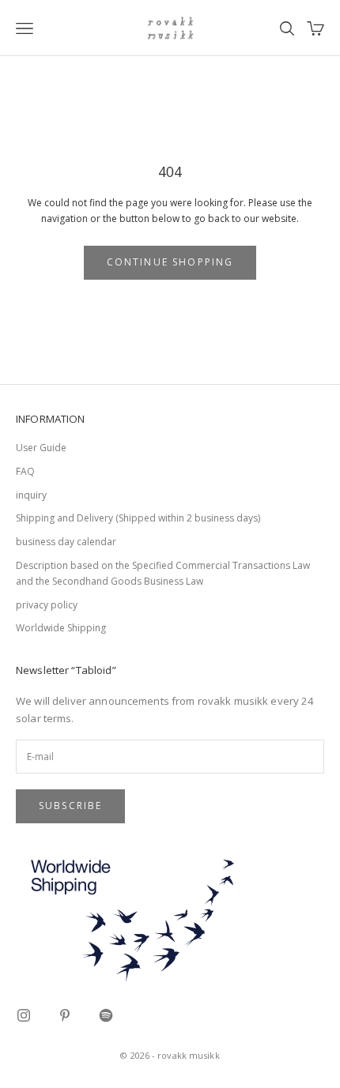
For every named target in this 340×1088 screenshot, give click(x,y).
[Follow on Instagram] (24, 1015)
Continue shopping (170, 262)
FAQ (25, 471)
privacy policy (46, 605)
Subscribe (70, 805)
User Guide (41, 447)
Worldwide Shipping (61, 627)
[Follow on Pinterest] (65, 1015)
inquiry (31, 495)
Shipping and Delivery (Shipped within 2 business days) (138, 518)
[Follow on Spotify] (106, 1015)
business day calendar (66, 541)
